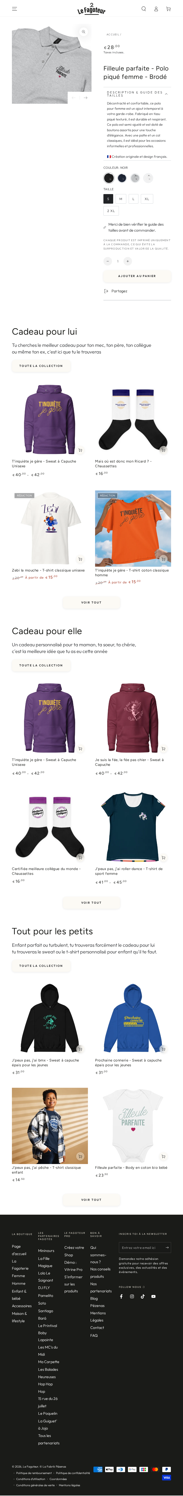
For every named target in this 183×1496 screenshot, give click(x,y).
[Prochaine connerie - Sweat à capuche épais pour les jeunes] (133, 1018)
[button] (143, 9)
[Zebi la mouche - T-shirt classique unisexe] (50, 528)
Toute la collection (41, 366)
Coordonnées (58, 1479)
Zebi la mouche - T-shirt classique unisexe (48, 570)
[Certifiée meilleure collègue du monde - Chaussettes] (50, 827)
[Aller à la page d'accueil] (91, 9)
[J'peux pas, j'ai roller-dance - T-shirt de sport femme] (133, 827)
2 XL (113, 212)
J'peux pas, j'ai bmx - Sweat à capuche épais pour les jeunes (45, 1062)
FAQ (94, 1335)
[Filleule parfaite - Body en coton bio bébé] (133, 1126)
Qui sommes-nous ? (98, 1254)
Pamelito (45, 1295)
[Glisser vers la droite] (86, 98)
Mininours (46, 1250)
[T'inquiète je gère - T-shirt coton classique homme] (133, 528)
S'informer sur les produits (73, 1283)
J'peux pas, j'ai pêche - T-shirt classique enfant (46, 1170)
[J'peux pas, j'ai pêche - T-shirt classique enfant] (50, 1126)
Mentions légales (69, 1485)
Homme (18, 1283)
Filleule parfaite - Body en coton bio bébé (131, 1167)
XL (148, 200)
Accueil (113, 34)
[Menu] (14, 9)
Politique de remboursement (34, 1473)
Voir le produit (80, 450)
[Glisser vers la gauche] (74, 98)
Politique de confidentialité (73, 1473)
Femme (18, 1275)
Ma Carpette (48, 1361)
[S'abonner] (168, 1247)
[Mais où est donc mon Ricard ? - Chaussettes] (133, 419)
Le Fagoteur (30, 1466)
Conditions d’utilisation (30, 1479)
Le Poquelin (47, 1413)
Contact (97, 1327)
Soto (42, 1303)
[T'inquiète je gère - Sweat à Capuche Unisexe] (50, 419)
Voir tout (91, 602)
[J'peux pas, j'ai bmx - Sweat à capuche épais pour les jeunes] (50, 1018)
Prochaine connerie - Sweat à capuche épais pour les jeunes (128, 1062)
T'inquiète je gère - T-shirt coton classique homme (132, 572)
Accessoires (22, 1305)
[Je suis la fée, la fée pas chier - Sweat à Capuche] (133, 718)
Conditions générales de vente (35, 1485)
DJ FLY (44, 1287)
